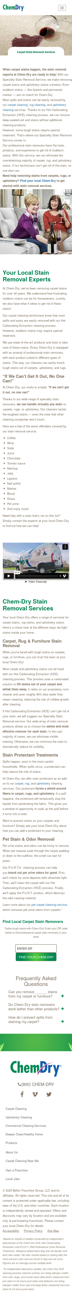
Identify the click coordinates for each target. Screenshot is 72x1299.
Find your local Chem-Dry (38, 180)
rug (27, 783)
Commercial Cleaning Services (26, 1125)
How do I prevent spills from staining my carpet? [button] (30, 1019)
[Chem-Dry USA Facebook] (22, 1094)
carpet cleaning (18, 104)
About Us (12, 1152)
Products (11, 1142)
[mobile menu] (62, 8)
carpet (19, 783)
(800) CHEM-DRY (37, 1084)
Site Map (53, 1230)
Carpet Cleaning (16, 1108)
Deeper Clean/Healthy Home (24, 1134)
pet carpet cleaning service (49, 904)
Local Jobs (13, 1179)
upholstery (43, 783)
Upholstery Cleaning (19, 1117)
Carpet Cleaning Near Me (22, 1160)
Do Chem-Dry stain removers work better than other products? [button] (33, 1006)
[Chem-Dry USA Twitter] (49, 1094)
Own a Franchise (17, 1170)
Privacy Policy (33, 1230)
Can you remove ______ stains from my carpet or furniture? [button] (32, 993)
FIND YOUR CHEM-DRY (36, 957)
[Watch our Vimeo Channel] (35, 1094)
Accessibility (11, 1230)
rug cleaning (37, 104)
